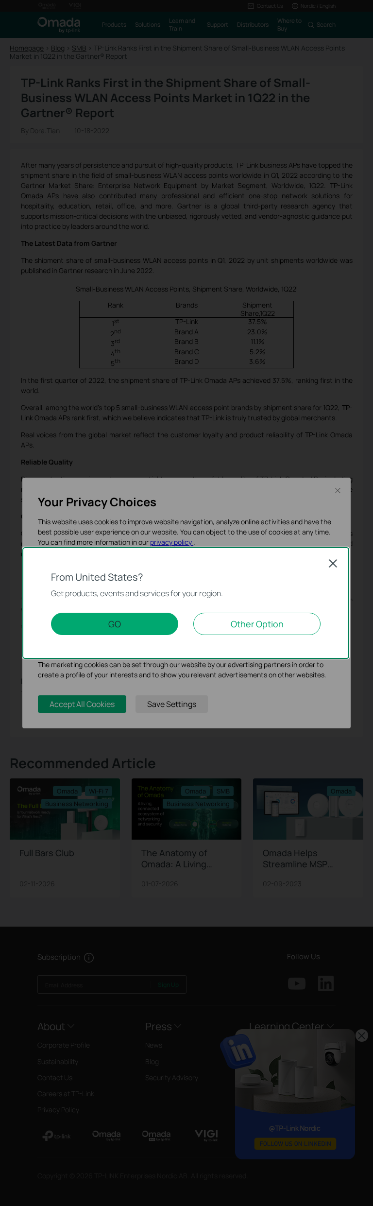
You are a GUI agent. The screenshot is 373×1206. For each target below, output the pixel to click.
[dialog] (186, 603)
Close (333, 563)
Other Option (257, 624)
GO (114, 624)
